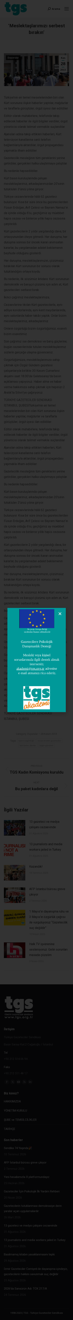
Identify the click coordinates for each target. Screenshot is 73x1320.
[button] (60, 614)
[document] (36, 660)
